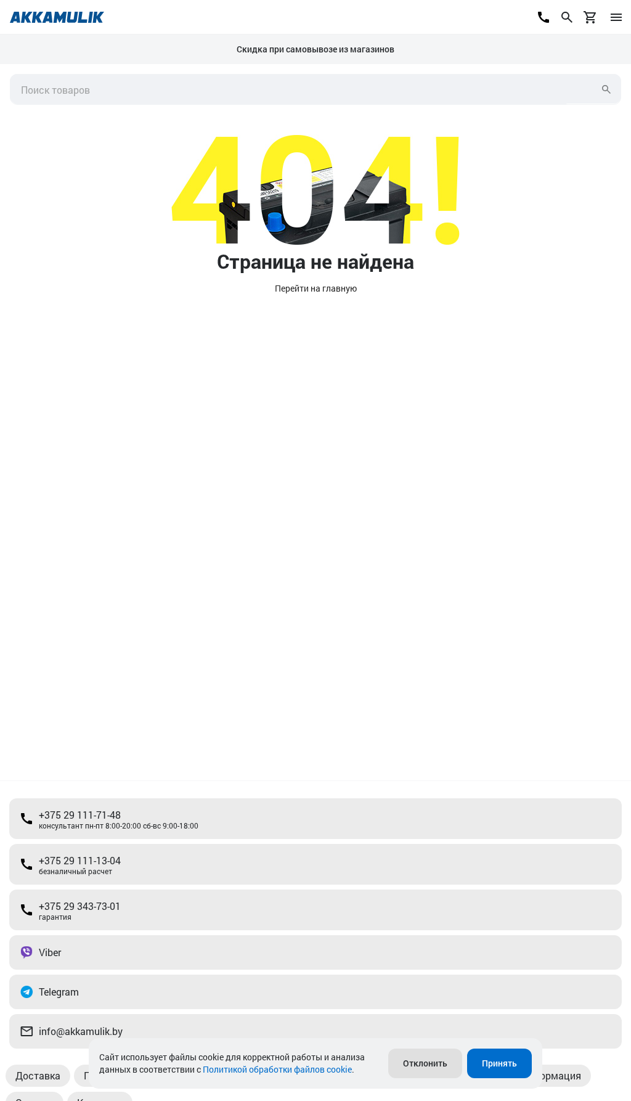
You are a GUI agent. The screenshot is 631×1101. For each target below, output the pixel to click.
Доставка (37, 1075)
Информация (550, 1075)
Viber (50, 952)
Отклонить (425, 1063)
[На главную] (57, 17)
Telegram (59, 991)
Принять (499, 1063)
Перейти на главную (316, 288)
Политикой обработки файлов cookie (277, 1069)
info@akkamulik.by (81, 1031)
